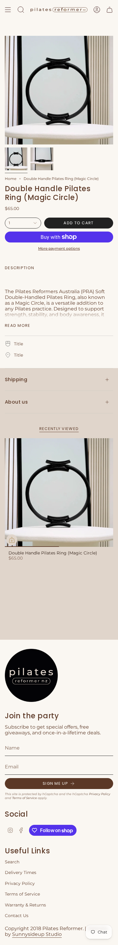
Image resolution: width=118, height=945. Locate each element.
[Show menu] (8, 10)
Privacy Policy (99, 794)
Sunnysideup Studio (37, 934)
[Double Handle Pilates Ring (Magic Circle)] (59, 492)
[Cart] (109, 10)
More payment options (59, 248)
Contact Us (16, 915)
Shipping (16, 379)
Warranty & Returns (25, 905)
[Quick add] (11, 539)
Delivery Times (20, 872)
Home (10, 178)
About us (16, 401)
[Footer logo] (31, 675)
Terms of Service (24, 798)
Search (12, 862)
